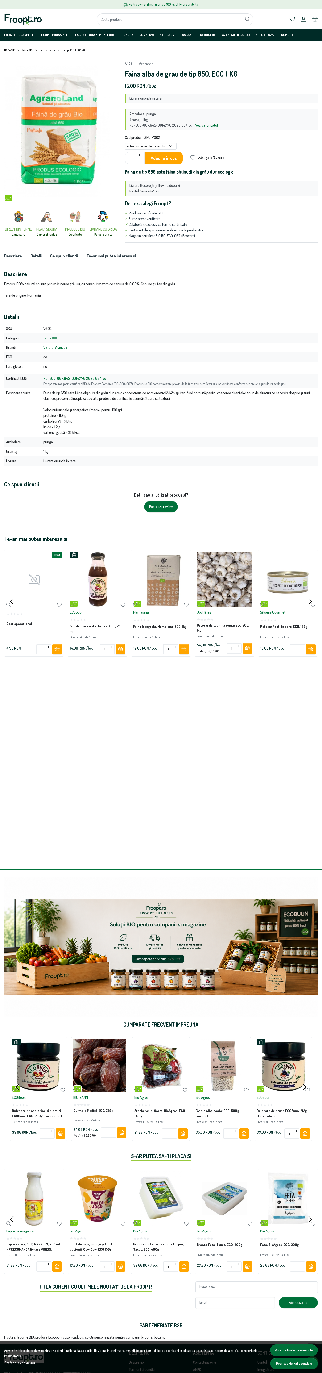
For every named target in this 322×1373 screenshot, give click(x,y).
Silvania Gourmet (272, 612)
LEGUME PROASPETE (55, 35)
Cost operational (19, 623)
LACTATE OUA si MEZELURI (94, 35)
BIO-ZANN (80, 1097)
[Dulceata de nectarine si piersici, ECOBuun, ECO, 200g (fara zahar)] (38, 1066)
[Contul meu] (303, 19)
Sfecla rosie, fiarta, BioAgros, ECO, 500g (160, 1113)
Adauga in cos (164, 158)
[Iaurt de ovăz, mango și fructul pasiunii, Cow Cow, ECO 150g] (97, 1198)
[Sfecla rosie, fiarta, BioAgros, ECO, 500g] (161, 1066)
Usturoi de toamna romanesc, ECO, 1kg (223, 628)
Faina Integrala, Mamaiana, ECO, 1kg (159, 626)
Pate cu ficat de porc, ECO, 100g (284, 626)
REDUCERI (207, 35)
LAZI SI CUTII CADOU (235, 35)
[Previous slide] (12, 601)
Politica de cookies (164, 1350)
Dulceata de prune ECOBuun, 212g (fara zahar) (282, 1113)
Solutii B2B (265, 35)
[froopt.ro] (32, 19)
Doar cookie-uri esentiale (294, 1363)
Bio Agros (141, 1097)
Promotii (286, 35)
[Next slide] (310, 601)
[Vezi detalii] (8, 605)
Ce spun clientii (64, 255)
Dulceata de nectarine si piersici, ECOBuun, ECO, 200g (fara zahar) (37, 1113)
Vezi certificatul (206, 125)
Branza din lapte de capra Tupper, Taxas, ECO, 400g (158, 1246)
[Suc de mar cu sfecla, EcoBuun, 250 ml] (97, 579)
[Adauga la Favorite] (59, 605)
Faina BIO (27, 50)
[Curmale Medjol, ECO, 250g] (100, 1066)
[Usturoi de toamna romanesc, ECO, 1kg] (224, 579)
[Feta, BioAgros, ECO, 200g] (288, 1198)
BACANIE (188, 35)
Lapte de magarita (20, 1231)
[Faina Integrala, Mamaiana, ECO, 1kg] (161, 579)
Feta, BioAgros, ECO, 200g (279, 1244)
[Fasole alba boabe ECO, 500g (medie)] (222, 1066)
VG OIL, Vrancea (139, 63)
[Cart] (315, 19)
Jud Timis (204, 612)
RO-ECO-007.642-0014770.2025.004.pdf (75, 378)
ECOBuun (127, 35)
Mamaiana (141, 612)
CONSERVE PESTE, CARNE (157, 35)
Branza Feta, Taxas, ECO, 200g (219, 1244)
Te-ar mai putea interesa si (111, 255)
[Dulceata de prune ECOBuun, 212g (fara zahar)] (283, 1066)
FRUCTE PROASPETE (19, 35)
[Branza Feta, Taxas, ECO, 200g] (224, 1198)
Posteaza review (161, 506)
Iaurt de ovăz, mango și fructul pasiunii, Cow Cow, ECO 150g (93, 1246)
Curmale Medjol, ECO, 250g (93, 1110)
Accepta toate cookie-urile (294, 1350)
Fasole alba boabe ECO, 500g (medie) (217, 1113)
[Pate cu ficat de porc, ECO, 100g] (288, 579)
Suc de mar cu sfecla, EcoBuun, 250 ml (96, 628)
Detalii (36, 255)
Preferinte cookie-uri (19, 1362)
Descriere (13, 255)
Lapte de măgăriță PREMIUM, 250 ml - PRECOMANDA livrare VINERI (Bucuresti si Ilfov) (33, 1247)
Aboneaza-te (298, 1302)
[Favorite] (292, 19)
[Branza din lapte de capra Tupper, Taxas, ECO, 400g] (161, 1198)
